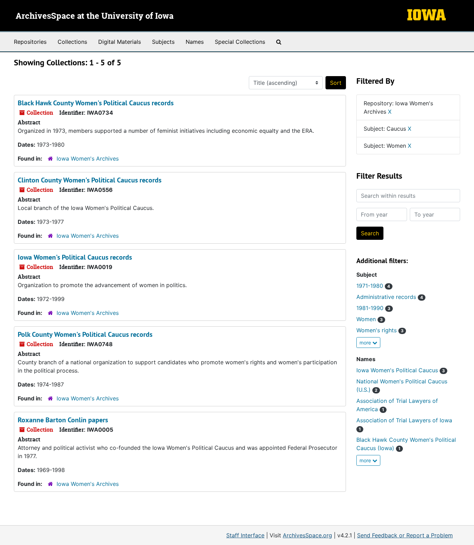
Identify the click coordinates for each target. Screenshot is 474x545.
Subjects (163, 41)
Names (195, 41)
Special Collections (240, 41)
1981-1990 (373, 307)
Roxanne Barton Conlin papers (63, 419)
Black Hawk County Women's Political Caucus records (95, 102)
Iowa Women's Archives (88, 158)
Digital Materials (119, 41)
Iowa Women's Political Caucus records (75, 257)
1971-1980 (373, 285)
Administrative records (389, 296)
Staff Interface (245, 535)
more (365, 342)
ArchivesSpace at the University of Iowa (94, 16)
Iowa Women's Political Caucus (400, 370)
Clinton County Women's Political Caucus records (89, 180)
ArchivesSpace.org (307, 535)
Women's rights (380, 330)
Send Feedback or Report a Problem (405, 535)
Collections (72, 41)
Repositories (30, 41)
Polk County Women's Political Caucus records (85, 334)
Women (369, 319)
